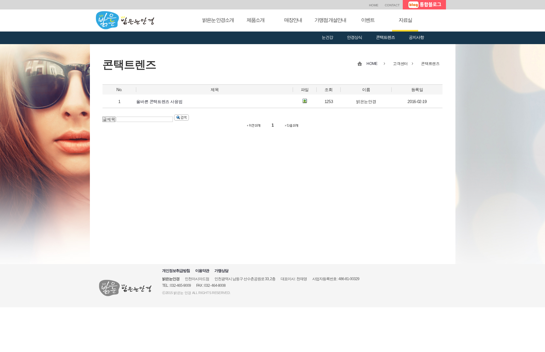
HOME (373, 5)
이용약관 (202, 270)
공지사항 (416, 37)
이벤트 (367, 20)
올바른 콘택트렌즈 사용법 (159, 101)
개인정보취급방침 (176, 270)
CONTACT (392, 5)
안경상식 (354, 37)
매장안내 (293, 20)
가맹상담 (221, 270)
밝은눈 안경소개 (218, 20)
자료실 (405, 20)
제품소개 (255, 20)
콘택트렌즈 (385, 37)
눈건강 (327, 37)
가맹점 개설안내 (330, 20)
